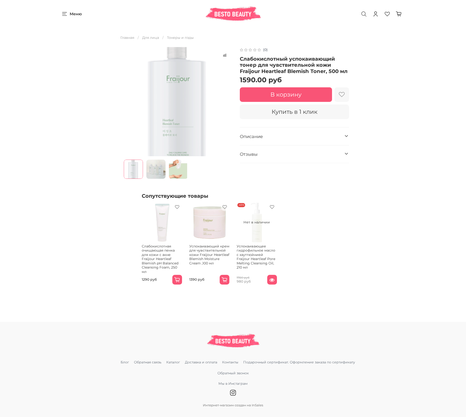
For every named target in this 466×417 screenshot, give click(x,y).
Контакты (230, 362)
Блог (125, 362)
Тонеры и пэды (180, 37)
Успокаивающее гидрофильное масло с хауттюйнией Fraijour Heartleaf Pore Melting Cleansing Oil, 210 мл (256, 257)
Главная (127, 37)
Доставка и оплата (201, 362)
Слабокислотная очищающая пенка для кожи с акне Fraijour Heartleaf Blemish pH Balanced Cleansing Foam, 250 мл (160, 259)
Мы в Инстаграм (233, 383)
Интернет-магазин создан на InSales (233, 405)
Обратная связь (147, 362)
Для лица (150, 37)
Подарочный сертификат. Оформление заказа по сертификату (299, 362)
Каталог (173, 362)
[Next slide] (226, 102)
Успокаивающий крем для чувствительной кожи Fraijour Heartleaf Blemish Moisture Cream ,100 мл (209, 254)
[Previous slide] (130, 102)
